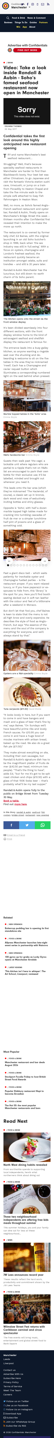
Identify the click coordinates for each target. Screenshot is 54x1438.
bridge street (18, 815)
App (25, 27)
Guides (33, 22)
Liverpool (8, 1363)
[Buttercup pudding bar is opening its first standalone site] (26, 927)
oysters (7, 815)
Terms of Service (12, 1386)
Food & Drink (18, 18)
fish (43, 812)
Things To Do (21, 22)
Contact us (9, 1370)
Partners (43, 22)
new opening (42, 815)
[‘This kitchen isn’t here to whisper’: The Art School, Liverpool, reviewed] (26, 970)
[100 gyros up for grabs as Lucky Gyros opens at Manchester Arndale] (26, 956)
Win (18, 27)
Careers (7, 1394)
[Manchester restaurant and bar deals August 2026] (26, 1061)
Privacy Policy (11, 1382)
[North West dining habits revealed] (27, 1152)
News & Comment (36, 18)
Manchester (10, 1355)
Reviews (8, 22)
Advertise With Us (13, 1374)
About (32, 27)
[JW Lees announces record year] (27, 1262)
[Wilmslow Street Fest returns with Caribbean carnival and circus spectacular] (27, 1317)
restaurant (30, 815)
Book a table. (11, 800)
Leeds (6, 1359)
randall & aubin (23, 812)
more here (20, 804)
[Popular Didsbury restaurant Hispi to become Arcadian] (26, 1090)
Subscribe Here (12, 1378)
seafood (36, 812)
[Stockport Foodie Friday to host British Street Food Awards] (26, 1076)
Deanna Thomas (13, 126)
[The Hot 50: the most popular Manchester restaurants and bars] (26, 1104)
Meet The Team (12, 1390)
